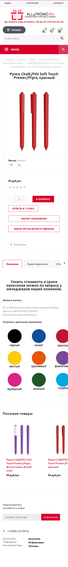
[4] (21, 187)
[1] (10, 187)
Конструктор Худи (12, 545)
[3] (17, 187)
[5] (24, 187)
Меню (15, 49)
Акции (8, 3)
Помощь (33, 545)
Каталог (16, 29)
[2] (14, 187)
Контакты (58, 3)
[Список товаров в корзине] (62, 32)
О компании (32, 3)
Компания (34, 538)
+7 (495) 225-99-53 (18, 531)
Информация (36, 542)
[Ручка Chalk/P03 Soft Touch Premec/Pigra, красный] (34, 151)
